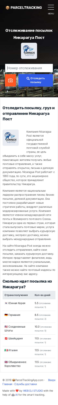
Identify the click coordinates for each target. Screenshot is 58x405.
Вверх (52, 380)
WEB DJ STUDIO (33, 390)
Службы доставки (25, 384)
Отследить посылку (37, 80)
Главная (7, 384)
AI (16, 394)
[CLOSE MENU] (51, 7)
